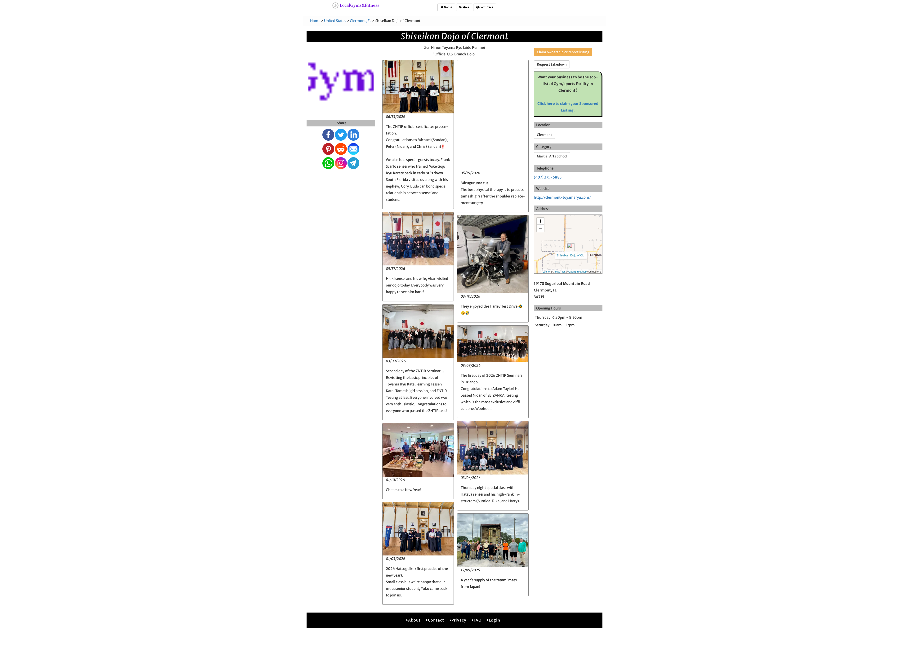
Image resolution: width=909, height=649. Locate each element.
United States (335, 20)
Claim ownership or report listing (563, 52)
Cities (465, 7)
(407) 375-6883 (547, 177)
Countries (486, 7)
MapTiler (560, 271)
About (414, 620)
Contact (436, 620)
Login (494, 620)
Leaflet (546, 271)
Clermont (544, 135)
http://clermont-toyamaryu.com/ (562, 197)
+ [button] (540, 221)
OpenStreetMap (577, 271)
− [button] (540, 228)
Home (447, 7)
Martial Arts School (552, 156)
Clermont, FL (360, 20)
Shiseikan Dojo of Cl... (571, 255)
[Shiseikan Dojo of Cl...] (569, 245)
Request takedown (552, 64)
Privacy (458, 620)
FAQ (477, 620)
